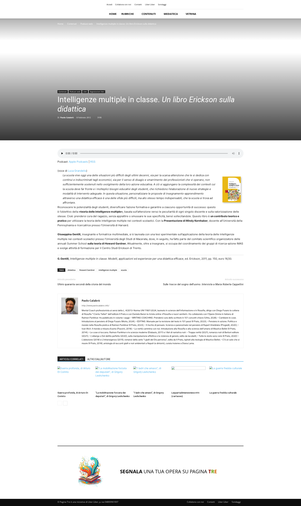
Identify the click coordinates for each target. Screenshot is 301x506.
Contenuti (149, 13)
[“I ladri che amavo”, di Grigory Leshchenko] (150, 378)
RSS (92, 161)
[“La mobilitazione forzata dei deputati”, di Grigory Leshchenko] (112, 378)
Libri (85, 91)
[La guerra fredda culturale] (226, 378)
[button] (239, 14)
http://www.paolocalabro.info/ (95, 305)
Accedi (109, 4)
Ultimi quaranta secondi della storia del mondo (84, 284)
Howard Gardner (87, 270)
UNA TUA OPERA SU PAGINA (168, 471)
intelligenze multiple (108, 270)
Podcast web (86, 23)
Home (113, 13)
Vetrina (191, 13)
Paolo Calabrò (67, 117)
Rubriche (127, 13)
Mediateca (171, 13)
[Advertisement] (150, 429)
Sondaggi (162, 4)
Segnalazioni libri (97, 91)
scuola (124, 270)
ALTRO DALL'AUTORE (98, 359)
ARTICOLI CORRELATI (71, 359)
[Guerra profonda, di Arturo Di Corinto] (74, 378)
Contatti (138, 4)
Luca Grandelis (77, 170)
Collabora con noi (123, 4)
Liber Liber (150, 4)
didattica (71, 270)
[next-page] (65, 403)
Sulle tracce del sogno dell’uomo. (203, 284)
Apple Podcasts (78, 161)
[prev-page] (59, 403)
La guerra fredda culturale (223, 392)
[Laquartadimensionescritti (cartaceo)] (188, 378)
